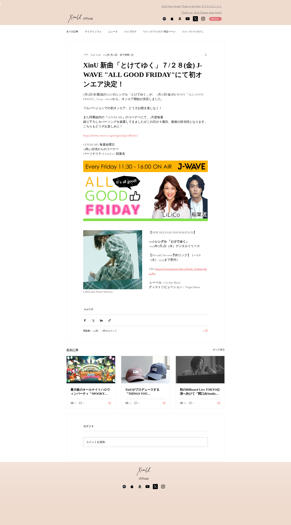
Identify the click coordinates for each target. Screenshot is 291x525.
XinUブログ (130, 31)
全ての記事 (72, 31)
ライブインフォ (93, 31)
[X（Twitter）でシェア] (93, 320)
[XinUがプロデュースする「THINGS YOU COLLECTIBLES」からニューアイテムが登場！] (145, 369)
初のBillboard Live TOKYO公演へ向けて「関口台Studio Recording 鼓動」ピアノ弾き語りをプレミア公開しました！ (200, 392)
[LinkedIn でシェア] (101, 320)
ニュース (113, 31)
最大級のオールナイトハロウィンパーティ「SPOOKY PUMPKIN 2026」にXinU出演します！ (91, 392)
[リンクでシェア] (109, 320)
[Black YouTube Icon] (187, 18)
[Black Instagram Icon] (203, 18)
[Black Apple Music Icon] (172, 18)
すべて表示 (219, 349)
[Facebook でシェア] (84, 320)
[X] (195, 18)
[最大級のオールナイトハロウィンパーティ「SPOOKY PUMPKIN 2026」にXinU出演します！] (91, 369)
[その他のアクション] (206, 55)
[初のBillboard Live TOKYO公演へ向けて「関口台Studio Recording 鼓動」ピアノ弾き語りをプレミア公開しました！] (200, 369)
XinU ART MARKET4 (192, 31)
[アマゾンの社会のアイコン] (179, 18)
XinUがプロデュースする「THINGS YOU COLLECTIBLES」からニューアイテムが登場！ (144, 392)
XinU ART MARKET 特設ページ (159, 31)
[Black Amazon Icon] (139, 486)
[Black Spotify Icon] (164, 18)
